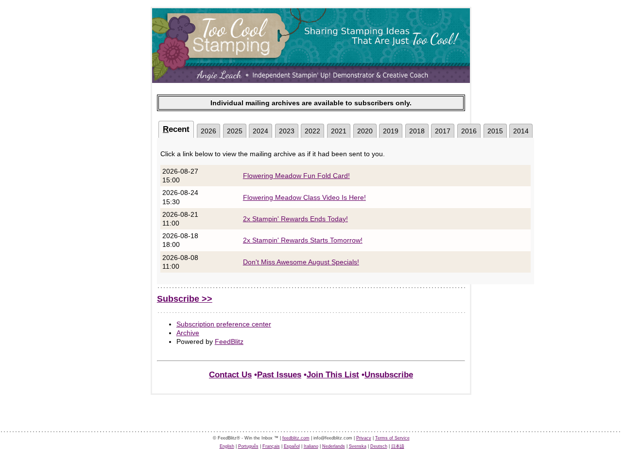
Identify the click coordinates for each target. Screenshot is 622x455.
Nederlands (333, 446)
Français (271, 446)
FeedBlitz (229, 341)
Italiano (311, 446)
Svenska (357, 446)
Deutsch (378, 446)
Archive (187, 333)
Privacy (363, 438)
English (227, 446)
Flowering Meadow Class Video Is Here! (304, 197)
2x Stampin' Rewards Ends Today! (295, 219)
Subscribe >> (184, 299)
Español (292, 446)
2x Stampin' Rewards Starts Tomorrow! (303, 240)
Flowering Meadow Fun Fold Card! (296, 175)
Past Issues (279, 374)
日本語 (397, 446)
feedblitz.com (296, 438)
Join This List (333, 374)
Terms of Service (392, 438)
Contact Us (230, 374)
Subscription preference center (223, 324)
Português (248, 446)
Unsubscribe (388, 374)
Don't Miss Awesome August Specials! (301, 262)
